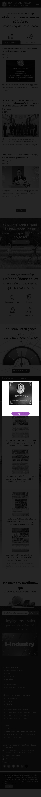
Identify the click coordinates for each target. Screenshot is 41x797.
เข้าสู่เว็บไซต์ (20, 413)
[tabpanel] (20, 393)
